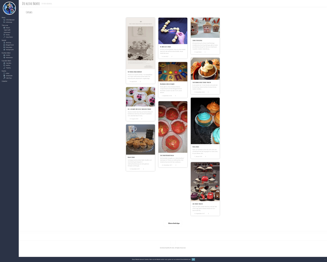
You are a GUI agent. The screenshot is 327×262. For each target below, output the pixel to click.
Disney (8, 34)
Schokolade (9, 75)
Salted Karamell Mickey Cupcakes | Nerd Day (201, 82)
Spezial (4, 40)
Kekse (7, 73)
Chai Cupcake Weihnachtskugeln (167, 155)
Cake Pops (9, 78)
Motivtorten (9, 57)
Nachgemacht (10, 49)
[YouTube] (171, 253)
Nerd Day (8, 42)
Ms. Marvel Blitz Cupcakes (165, 47)
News (3, 17)
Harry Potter (9, 37)
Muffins (8, 65)
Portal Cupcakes (195, 147)
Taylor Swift (7, 30)
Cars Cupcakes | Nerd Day (197, 204)
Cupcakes (8, 63)
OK (193, 259)
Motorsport (7, 32)
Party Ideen (9, 47)
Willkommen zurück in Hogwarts (167, 84)
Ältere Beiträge (174, 223)
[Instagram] (177, 253)
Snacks (4, 71)
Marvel (8, 27)
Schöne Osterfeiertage (197, 40)
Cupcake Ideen (6, 60)
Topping (8, 67)
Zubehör (4, 81)
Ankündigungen (10, 19)
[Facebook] (168, 253)
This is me (5, 25)
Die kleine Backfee (31, 3)
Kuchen (8, 55)
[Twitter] (174, 253)
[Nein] (325, 259)
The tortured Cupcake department (135, 72)
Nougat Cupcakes (131, 157)
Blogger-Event (10, 45)
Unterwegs (9, 22)
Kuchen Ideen (6, 53)
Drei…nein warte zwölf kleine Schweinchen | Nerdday (139, 109)
